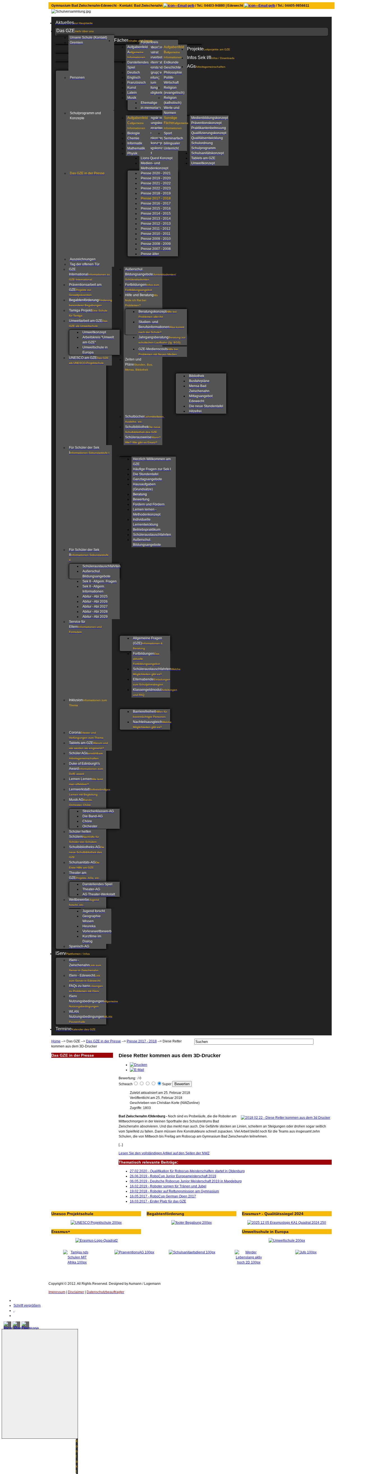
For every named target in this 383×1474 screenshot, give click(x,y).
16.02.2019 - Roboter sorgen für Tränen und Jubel (168, 1186)
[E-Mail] (137, 1070)
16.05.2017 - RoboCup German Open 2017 (163, 1196)
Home (56, 1041)
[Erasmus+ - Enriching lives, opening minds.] (96, 1241)
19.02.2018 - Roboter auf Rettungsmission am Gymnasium (174, 1191)
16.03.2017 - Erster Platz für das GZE (158, 1201)
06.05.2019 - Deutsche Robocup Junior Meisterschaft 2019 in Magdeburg (186, 1181)
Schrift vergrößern (27, 1305)
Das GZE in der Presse (103, 1041)
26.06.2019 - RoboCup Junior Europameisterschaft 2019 (173, 1176)
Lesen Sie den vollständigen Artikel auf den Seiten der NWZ (164, 1153)
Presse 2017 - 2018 (142, 1041)
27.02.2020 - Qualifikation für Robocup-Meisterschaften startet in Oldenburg (187, 1171)
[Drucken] (138, 1065)
